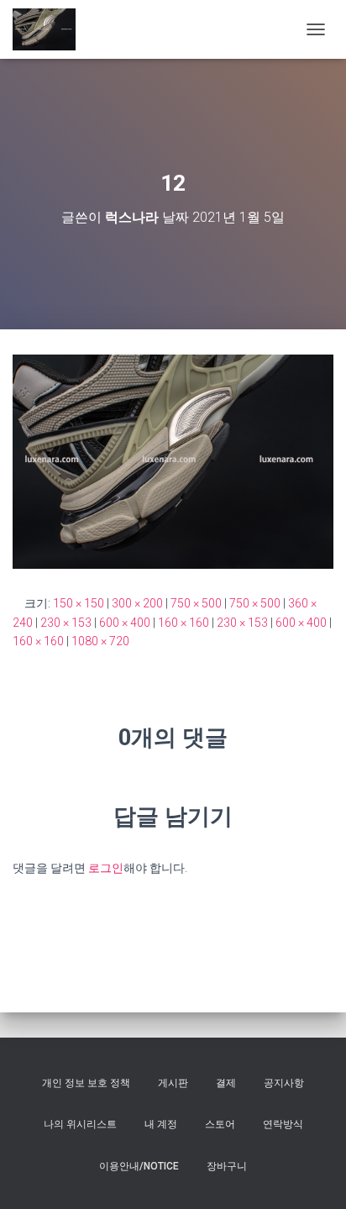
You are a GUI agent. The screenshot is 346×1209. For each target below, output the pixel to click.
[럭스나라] (50, 29)
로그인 (105, 868)
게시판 (173, 1083)
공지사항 (284, 1083)
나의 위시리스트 (80, 1124)
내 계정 (160, 1124)
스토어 (220, 1124)
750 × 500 (196, 603)
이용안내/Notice (139, 1166)
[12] (173, 460)
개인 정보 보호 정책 (86, 1083)
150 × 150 (78, 603)
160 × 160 (183, 622)
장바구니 (227, 1166)
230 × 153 (66, 622)
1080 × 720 (100, 641)
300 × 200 (137, 603)
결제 (226, 1083)
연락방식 (283, 1124)
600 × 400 (124, 622)
